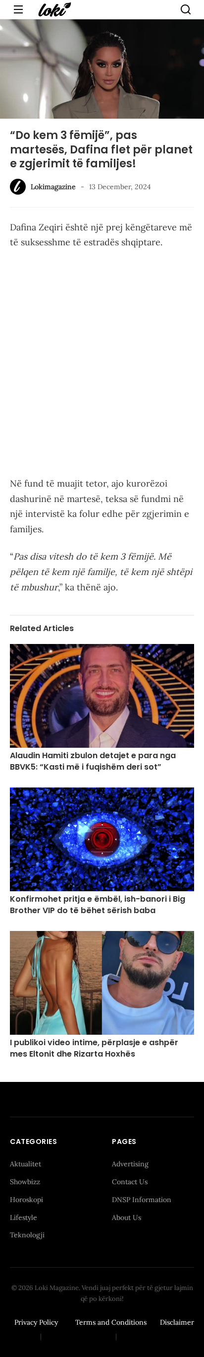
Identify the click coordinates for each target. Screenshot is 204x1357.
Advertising (130, 1163)
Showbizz (25, 1181)
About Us (126, 1217)
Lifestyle (23, 1217)
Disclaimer (177, 1322)
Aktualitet (25, 1163)
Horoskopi (26, 1199)
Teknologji (27, 1234)
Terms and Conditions (111, 1322)
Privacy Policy (36, 1322)
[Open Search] (185, 9)
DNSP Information (141, 1199)
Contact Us (130, 1181)
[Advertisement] (102, 365)
